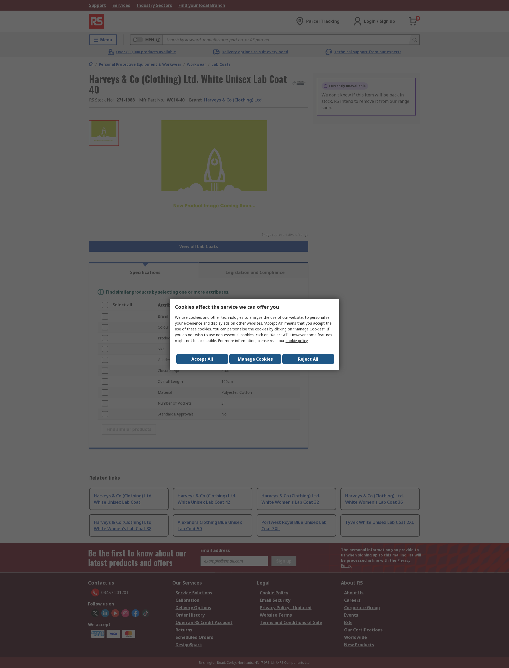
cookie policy (297, 340)
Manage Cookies (255, 359)
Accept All (202, 359)
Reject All (308, 359)
